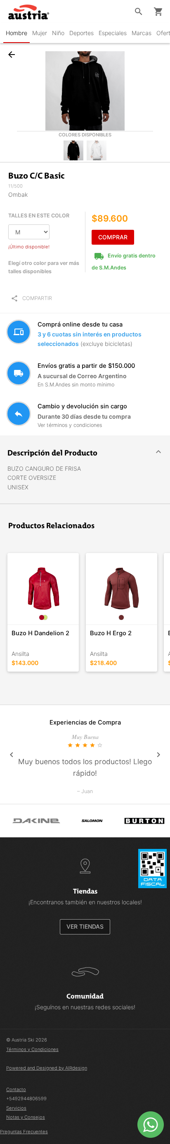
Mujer (39, 32)
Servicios (16, 1108)
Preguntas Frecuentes (24, 1131)
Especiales (113, 32)
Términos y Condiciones (32, 1049)
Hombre (16, 32)
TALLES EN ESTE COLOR (38, 215)
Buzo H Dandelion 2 (40, 633)
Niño (58, 32)
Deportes (81, 32)
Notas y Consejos (25, 1117)
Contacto (16, 1089)
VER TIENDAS (85, 926)
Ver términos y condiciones (70, 425)
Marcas (141, 32)
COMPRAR (113, 237)
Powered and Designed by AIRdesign (46, 1068)
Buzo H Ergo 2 (111, 633)
